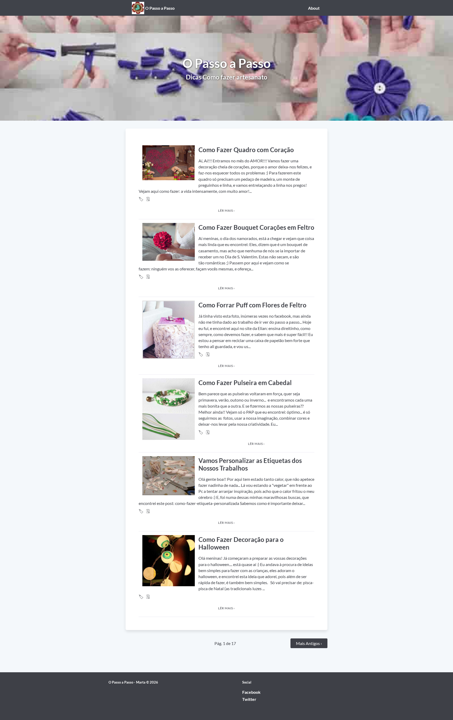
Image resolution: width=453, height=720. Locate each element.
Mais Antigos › (309, 643)
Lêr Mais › (226, 210)
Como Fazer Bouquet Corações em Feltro (256, 227)
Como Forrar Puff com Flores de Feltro (252, 305)
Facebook (251, 692)
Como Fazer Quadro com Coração (246, 149)
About (314, 8)
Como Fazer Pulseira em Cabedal (245, 382)
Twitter (249, 699)
